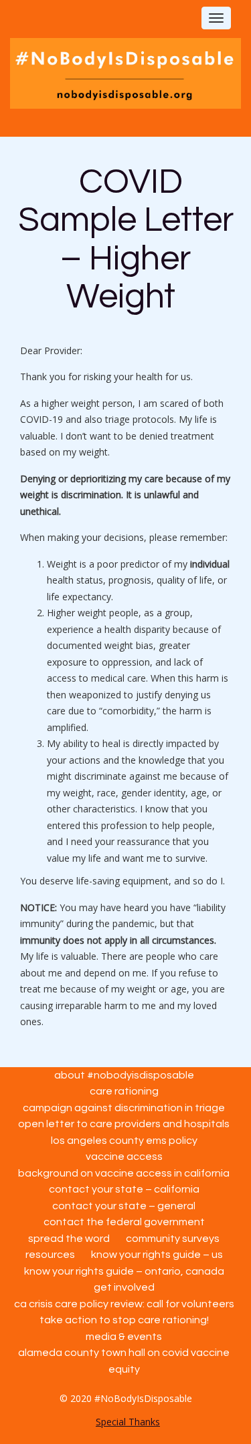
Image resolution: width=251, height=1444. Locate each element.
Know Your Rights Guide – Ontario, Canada (124, 1271)
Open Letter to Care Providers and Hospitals (124, 1124)
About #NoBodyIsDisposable (124, 1075)
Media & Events (124, 1336)
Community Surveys (173, 1238)
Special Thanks (128, 1421)
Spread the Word (69, 1238)
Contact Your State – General (123, 1206)
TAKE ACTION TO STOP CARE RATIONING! (124, 1320)
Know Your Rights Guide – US (157, 1254)
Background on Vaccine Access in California (124, 1173)
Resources (50, 1254)
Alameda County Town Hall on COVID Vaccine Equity (124, 1361)
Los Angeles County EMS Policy (124, 1140)
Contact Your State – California (124, 1189)
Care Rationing (124, 1091)
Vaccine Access (124, 1156)
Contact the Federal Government (124, 1222)
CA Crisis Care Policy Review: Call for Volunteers (124, 1304)
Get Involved (124, 1287)
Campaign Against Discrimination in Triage (124, 1108)
